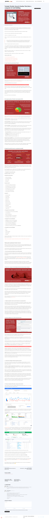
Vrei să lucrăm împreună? (38, 1)
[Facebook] (38, 517)
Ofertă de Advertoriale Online (20, 1)
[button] (43, 1)
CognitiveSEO (7, 427)
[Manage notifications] (1, 517)
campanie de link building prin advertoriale (21, 257)
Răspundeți (8, 488)
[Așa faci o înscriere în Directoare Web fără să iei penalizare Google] (18, 476)
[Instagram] (40, 517)
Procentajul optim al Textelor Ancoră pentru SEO (11, 58)
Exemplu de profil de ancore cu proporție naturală (11, 59)
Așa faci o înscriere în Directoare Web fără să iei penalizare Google (17, 480)
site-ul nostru (18, 459)
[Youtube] (43, 517)
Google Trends (27, 385)
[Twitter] (41, 517)
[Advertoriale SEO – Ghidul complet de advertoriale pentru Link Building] (9, 476)
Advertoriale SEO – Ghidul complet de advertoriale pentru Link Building (8, 480)
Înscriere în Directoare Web (30, 1)
